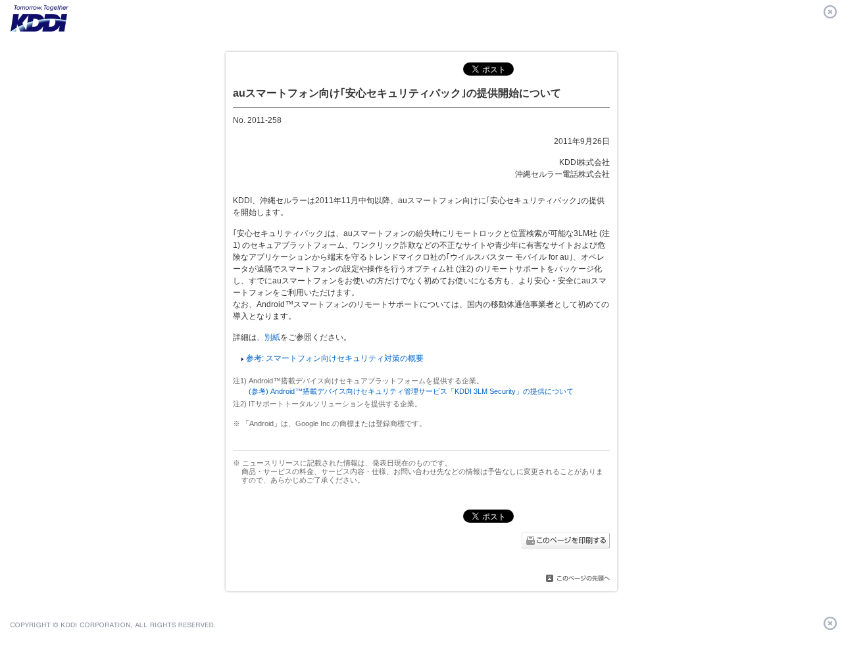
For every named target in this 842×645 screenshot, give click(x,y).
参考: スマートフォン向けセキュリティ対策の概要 (335, 358)
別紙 (272, 337)
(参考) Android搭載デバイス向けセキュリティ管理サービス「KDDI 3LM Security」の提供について (411, 391)
